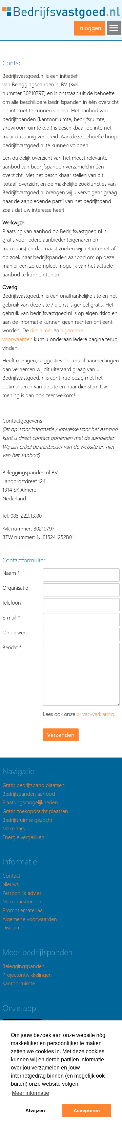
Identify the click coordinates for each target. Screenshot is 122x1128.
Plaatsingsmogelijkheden (30, 802)
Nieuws (10, 883)
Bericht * (12, 647)
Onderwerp (15, 632)
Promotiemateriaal (23, 909)
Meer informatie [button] (30, 1093)
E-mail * (11, 617)
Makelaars (13, 828)
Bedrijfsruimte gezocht (27, 819)
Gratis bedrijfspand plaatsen (33, 784)
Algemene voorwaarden (29, 918)
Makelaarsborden (21, 901)
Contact (11, 875)
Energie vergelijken (23, 836)
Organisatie (15, 587)
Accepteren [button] (87, 1110)
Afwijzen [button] (35, 1110)
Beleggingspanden (23, 965)
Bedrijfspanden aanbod (28, 793)
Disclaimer (13, 927)
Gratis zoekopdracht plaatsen (35, 810)
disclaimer (41, 330)
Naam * (11, 572)
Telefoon (11, 602)
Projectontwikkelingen (27, 974)
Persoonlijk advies (21, 892)
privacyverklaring (95, 713)
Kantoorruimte (18, 983)
